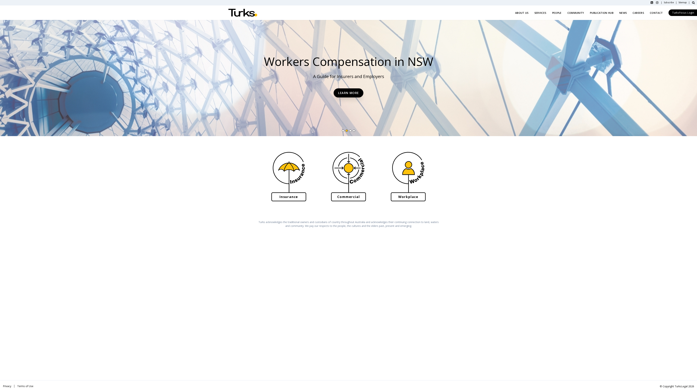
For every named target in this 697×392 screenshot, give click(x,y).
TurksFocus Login (683, 12)
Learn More (348, 93)
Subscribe (669, 2)
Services (540, 13)
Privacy (7, 386)
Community (575, 13)
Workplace (408, 197)
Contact (656, 13)
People (557, 13)
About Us (522, 13)
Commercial (348, 197)
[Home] (242, 13)
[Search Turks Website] (693, 3)
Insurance (288, 197)
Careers (638, 13)
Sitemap (682, 2)
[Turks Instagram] (657, 3)
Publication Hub (602, 13)
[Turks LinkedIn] (652, 3)
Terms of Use (25, 386)
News (623, 13)
